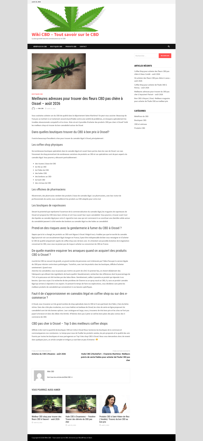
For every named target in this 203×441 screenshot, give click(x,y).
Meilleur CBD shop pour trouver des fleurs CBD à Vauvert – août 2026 (46, 417)
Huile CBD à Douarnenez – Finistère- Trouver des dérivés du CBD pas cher (81, 419)
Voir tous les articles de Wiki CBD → (60, 377)
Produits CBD (71, 46)
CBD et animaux (140, 124)
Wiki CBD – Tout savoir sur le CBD (65, 34)
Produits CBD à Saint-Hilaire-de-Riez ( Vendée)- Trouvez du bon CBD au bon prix (114, 419)
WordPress (82, 438)
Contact (83, 46)
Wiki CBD (41, 108)
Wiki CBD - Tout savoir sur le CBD (56, 438)
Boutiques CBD (56, 46)
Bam (90, 438)
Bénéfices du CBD (40, 46)
